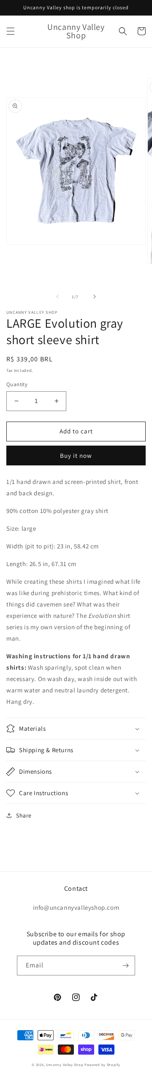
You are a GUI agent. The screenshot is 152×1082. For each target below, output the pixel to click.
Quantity (16, 384)
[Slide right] (94, 296)
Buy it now (76, 456)
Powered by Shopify (102, 1064)
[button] (10, 31)
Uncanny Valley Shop (64, 1064)
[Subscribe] (125, 965)
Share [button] (24, 815)
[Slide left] (57, 296)
